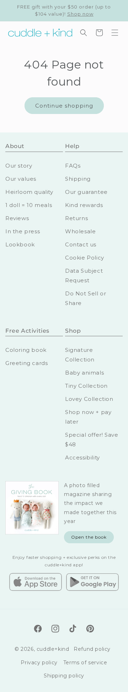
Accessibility (82, 457)
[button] (115, 32)
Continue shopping (64, 105)
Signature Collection (80, 355)
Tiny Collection (86, 385)
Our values (20, 178)
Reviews (17, 218)
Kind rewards (84, 205)
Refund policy (92, 649)
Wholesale (80, 231)
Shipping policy (64, 675)
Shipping (78, 178)
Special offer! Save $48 (91, 439)
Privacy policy (39, 662)
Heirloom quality (29, 192)
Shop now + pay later (88, 417)
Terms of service (85, 662)
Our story (18, 165)
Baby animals (84, 372)
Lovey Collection (89, 399)
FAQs (72, 165)
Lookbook (20, 244)
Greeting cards (26, 363)
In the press (22, 231)
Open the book (89, 537)
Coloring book (26, 350)
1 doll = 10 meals (28, 205)
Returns (76, 218)
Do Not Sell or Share (85, 298)
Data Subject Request (84, 275)
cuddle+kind (53, 649)
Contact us (80, 244)
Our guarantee (86, 192)
